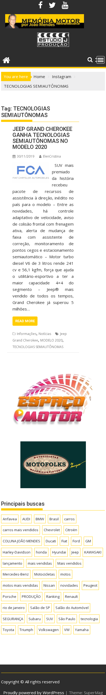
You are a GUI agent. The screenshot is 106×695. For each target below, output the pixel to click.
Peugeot (90, 585)
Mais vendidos (69, 563)
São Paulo (66, 618)
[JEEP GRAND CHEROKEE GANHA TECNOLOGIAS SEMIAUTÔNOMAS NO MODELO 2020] (31, 165)
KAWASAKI (92, 552)
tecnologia (89, 618)
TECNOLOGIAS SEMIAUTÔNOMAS (38, 347)
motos (65, 574)
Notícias (45, 333)
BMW (40, 518)
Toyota (8, 629)
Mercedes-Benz (16, 574)
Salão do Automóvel (72, 607)
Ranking (53, 596)
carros (69, 518)
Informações (26, 333)
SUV (49, 618)
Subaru (35, 618)
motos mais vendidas (20, 585)
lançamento (12, 563)
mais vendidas (40, 563)
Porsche (9, 596)
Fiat (64, 541)
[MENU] (100, 60)
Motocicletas (44, 574)
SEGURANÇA (13, 618)
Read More (25, 321)
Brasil (54, 518)
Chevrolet (52, 529)
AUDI (26, 518)
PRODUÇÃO (31, 596)
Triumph (26, 629)
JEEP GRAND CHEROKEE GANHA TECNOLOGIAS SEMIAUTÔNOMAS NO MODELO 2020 (42, 138)
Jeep (75, 552)
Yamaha (82, 629)
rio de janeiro (14, 607)
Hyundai (59, 552)
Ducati (51, 541)
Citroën (71, 529)
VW (67, 629)
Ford (76, 541)
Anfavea (10, 518)
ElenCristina (52, 156)
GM (88, 541)
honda (41, 552)
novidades (69, 585)
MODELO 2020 (51, 340)
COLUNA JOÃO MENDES (21, 541)
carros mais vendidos (20, 529)
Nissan (49, 585)
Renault (71, 596)
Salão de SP (40, 607)
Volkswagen (49, 629)
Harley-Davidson (16, 552)
